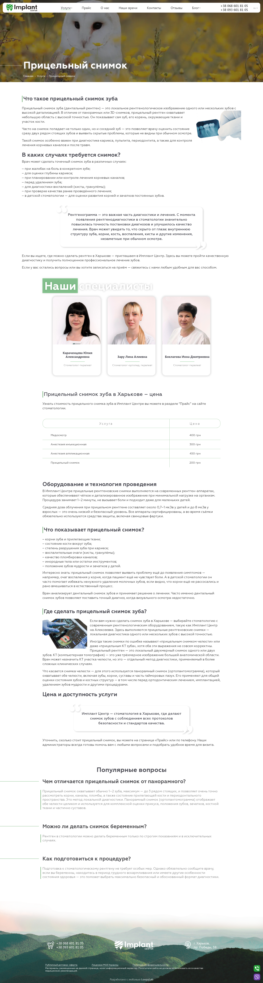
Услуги (66, 7)
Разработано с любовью (131, 979)
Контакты (154, 7)
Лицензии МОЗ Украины (105, 965)
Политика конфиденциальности (150, 965)
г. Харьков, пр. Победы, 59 (205, 945)
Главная (28, 76)
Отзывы (176, 7)
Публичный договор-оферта (61, 965)
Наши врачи (128, 7)
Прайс (86, 7)
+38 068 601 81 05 (234, 6)
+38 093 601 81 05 (234, 10)
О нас (105, 7)
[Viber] (257, 977)
